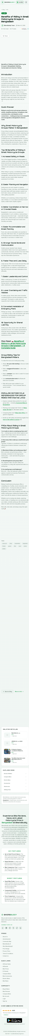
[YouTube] (6, 927)
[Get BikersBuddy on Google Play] (14, 1020)
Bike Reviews (6, 991)
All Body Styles (7, 964)
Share (6, 36)
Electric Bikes (7, 780)
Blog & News (6, 989)
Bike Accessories (7, 976)
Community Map (7, 941)
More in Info (18, 691)
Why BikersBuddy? (8, 946)
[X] (13, 927)
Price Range (6, 948)
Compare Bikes (7, 776)
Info (7, 9)
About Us (5, 936)
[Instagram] (9, 927)
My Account (6, 996)
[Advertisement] (15, 50)
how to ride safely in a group (11, 419)
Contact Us (6, 956)
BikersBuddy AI (7, 944)
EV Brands (5, 971)
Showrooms (7, 786)
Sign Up (5, 1001)
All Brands (5, 966)
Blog (4, 9)
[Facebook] (2, 927)
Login (4, 998)
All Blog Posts (7, 789)
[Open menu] (26, 2)
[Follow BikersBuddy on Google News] (25, 29)
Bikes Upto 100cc (20, 412)
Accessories (7, 783)
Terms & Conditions (8, 953)
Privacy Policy (6, 951)
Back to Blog (8, 691)
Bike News (5, 981)
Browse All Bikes (8, 773)
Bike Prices (6, 969)
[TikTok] (16, 927)
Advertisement (6, 939)
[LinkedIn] (20, 927)
